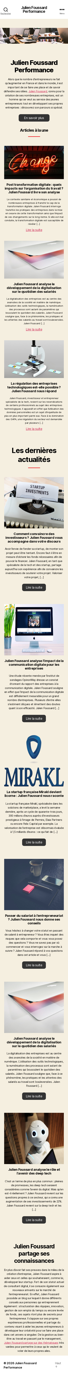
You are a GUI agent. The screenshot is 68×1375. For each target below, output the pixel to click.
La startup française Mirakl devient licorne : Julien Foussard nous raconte (34, 794)
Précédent (4, 35)
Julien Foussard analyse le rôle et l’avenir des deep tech (34, 1171)
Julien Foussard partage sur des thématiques (31, 1342)
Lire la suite (34, 230)
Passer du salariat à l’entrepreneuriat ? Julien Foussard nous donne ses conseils (34, 919)
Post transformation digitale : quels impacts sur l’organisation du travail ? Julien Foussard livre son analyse (34, 188)
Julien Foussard (37, 91)
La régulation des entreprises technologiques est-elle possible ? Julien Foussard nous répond (34, 387)
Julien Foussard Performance (34, 9)
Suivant (63, 35)
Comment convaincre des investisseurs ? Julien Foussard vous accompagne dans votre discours (34, 537)
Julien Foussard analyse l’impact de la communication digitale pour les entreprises (34, 664)
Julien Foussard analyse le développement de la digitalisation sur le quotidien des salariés (34, 287)
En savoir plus (34, 118)
